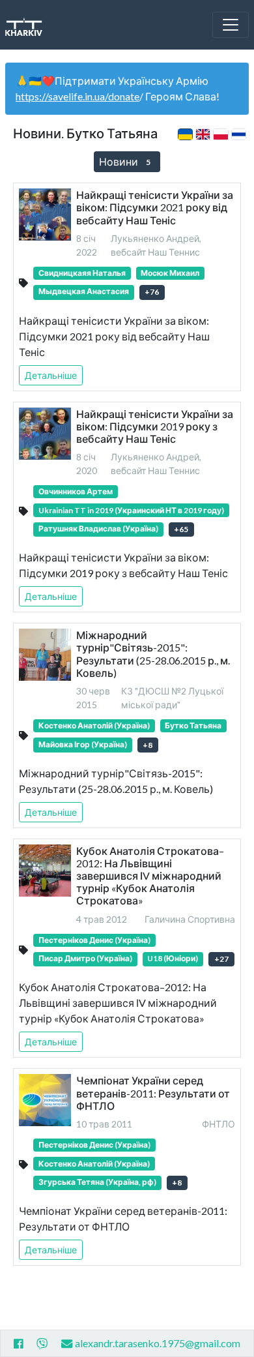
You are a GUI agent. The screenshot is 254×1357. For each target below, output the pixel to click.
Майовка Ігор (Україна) (82, 744)
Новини (124, 161)
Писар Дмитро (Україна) (85, 958)
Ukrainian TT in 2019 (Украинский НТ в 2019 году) (131, 510)
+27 (221, 959)
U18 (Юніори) (172, 958)
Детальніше (51, 375)
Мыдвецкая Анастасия (83, 291)
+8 (147, 745)
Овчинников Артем (75, 491)
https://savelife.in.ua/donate (77, 96)
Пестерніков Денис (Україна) (94, 940)
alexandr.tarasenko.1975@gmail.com (157, 1343)
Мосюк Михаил (170, 273)
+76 (152, 292)
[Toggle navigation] (230, 25)
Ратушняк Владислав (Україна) (98, 528)
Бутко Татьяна (193, 725)
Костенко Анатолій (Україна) (94, 725)
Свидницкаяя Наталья (82, 273)
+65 (181, 529)
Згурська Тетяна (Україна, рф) (97, 1182)
